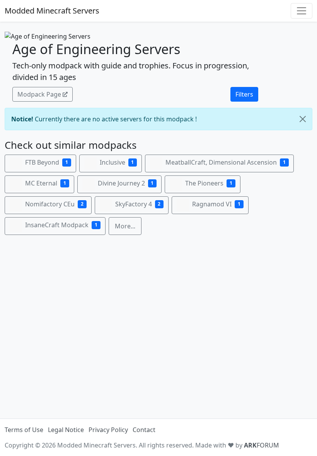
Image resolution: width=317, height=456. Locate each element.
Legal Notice (66, 429)
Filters (244, 94)
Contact (144, 429)
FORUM (261, 445)
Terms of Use (24, 429)
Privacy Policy (108, 429)
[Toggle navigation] (301, 11)
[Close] (302, 119)
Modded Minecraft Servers (52, 10)
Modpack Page (39, 94)
